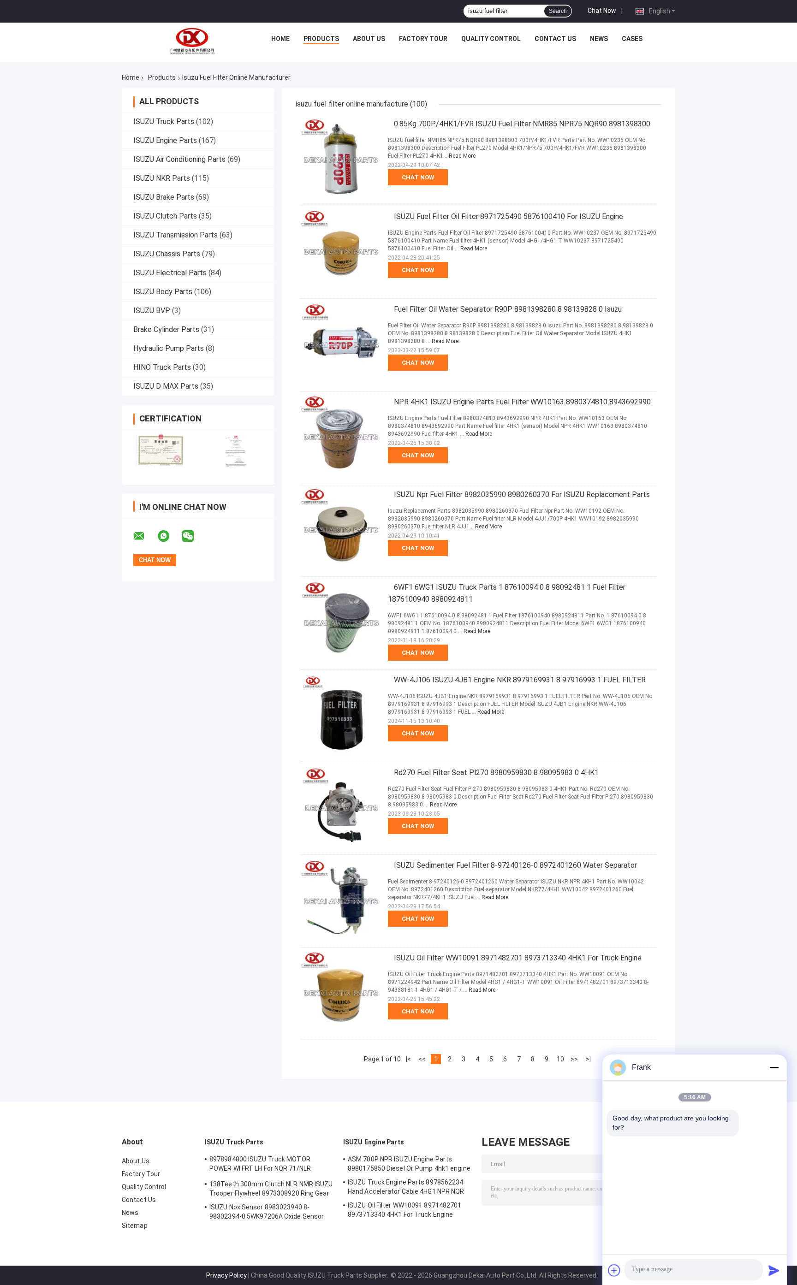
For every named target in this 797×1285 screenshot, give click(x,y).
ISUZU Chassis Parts (166, 253)
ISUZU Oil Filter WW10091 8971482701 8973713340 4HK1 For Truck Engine (518, 957)
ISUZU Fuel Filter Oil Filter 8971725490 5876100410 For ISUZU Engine (508, 216)
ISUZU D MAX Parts (165, 386)
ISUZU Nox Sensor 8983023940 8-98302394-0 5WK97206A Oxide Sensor (266, 1211)
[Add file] (614, 1270)
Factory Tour (423, 38)
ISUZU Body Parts (162, 291)
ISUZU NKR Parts (161, 178)
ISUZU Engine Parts (165, 140)
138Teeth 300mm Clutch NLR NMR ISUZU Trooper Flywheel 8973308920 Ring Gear (271, 1188)
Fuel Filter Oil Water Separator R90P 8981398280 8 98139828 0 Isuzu (508, 309)
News (599, 38)
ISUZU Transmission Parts (175, 235)
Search (558, 11)
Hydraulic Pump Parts (168, 348)
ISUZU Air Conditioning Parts (179, 159)
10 (560, 1059)
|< (408, 1059)
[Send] (774, 1270)
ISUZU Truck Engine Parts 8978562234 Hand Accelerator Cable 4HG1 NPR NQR (406, 1186)
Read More (462, 156)
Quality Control (491, 38)
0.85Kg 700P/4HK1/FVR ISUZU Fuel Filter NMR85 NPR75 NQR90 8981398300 (522, 123)
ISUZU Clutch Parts (165, 216)
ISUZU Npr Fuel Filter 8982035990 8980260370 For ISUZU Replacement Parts (522, 494)
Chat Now (602, 10)
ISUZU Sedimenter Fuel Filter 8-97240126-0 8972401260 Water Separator (515, 865)
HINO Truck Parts (162, 367)
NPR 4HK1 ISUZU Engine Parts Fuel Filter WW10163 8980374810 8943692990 (522, 401)
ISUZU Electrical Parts (170, 272)
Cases (632, 38)
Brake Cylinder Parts (166, 329)
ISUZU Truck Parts (163, 121)
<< (422, 1059)
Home (280, 38)
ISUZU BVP (151, 310)
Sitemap (135, 1225)
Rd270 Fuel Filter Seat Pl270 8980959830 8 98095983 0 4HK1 (496, 772)
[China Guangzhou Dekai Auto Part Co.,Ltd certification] (160, 451)
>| (588, 1059)
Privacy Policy (226, 1275)
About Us (369, 38)
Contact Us (555, 38)
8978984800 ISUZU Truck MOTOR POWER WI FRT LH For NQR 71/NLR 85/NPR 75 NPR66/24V (260, 1165)
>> (574, 1059)
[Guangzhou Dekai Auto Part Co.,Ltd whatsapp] (169, 536)
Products (321, 38)
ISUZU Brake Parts (163, 197)
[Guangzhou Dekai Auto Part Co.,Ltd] (191, 41)
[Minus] (773, 1067)
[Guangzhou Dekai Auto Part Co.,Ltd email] (144, 536)
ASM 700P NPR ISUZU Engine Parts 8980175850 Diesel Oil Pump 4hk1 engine (409, 1163)
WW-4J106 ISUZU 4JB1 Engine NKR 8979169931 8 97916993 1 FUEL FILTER (520, 679)
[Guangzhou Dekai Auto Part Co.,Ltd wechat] (193, 536)
